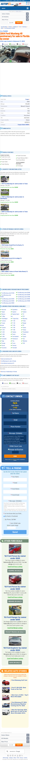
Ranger (24, 323)
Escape (3, 343)
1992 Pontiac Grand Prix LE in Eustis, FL (12, 245)
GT (23, 314)
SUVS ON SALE (14, 662)
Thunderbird (25, 332)
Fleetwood (15, 339)
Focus (13, 343)
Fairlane (14, 332)
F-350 (13, 327)
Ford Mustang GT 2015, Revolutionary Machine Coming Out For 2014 (19, 704)
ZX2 (24, 343)
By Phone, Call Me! (10, 519)
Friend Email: (15, 495)
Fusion (24, 309)
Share (28, 2)
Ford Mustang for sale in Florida (8, 361)
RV (23, 325)
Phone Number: (15, 427)
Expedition (14, 309)
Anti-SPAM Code (15, 523)
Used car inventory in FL (6, 359)
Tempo (24, 330)
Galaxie (24, 312)
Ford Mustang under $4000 (8, 303)
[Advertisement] (15, 78)
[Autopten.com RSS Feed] (22, 756)
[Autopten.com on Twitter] (15, 756)
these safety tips (13, 459)
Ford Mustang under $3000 (8, 301)
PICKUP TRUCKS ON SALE (15, 632)
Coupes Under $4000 (23, 124)
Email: (15, 420)
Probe (24, 321)
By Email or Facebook (11, 516)
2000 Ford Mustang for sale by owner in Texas (14, 211)
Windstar (25, 341)
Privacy (21, 757)
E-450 (3, 336)
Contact (25, 757)
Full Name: (15, 413)
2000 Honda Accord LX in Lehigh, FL (11, 258)
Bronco (3, 314)
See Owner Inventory (15, 409)
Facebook (6, 44)
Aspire (3, 312)
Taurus (24, 327)
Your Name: (15, 477)
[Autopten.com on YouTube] (17, 756)
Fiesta (13, 334)
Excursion (4, 347)
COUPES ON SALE (14, 571)
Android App (5, 757)
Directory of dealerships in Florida (9, 371)
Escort (3, 345)
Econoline (4, 339)
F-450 (13, 330)
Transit (24, 336)
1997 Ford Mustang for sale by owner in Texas (14, 183)
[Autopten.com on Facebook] (8, 756)
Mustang (25, 318)
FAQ (18, 757)
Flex (13, 341)
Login (28, 4)
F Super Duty (15, 318)
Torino (24, 334)
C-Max (3, 316)
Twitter (19, 44)
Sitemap (11, 757)
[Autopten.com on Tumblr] (20, 756)
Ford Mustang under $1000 (8, 293)
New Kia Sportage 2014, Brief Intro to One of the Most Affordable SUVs (19, 711)
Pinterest (26, 44)
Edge (3, 341)
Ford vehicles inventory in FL (7, 363)
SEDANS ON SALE (14, 601)
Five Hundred (15, 336)
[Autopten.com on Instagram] (13, 756)
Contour (4, 321)
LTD (23, 316)
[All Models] (15, 16)
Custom (4, 327)
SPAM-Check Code (15, 446)
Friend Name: (15, 489)
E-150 (3, 330)
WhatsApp (13, 44)
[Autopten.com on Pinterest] (10, 756)
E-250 (3, 332)
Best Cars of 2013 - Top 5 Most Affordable (19, 695)
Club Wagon (5, 318)
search (19, 22)
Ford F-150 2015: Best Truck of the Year (18, 688)
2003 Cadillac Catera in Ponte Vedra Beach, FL (14, 271)
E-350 (3, 334)
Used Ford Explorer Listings (15, 658)
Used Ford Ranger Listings (15, 628)
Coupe (27, 99)
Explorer (14, 312)
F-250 (13, 325)
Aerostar (4, 309)
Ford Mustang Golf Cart (19, 680)
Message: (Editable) (15, 433)
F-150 (13, 323)
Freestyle (14, 347)
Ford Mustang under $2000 (8, 299)
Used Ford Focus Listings (15, 566)
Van (24, 339)
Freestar (14, 345)
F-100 (13, 321)
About (15, 757)
